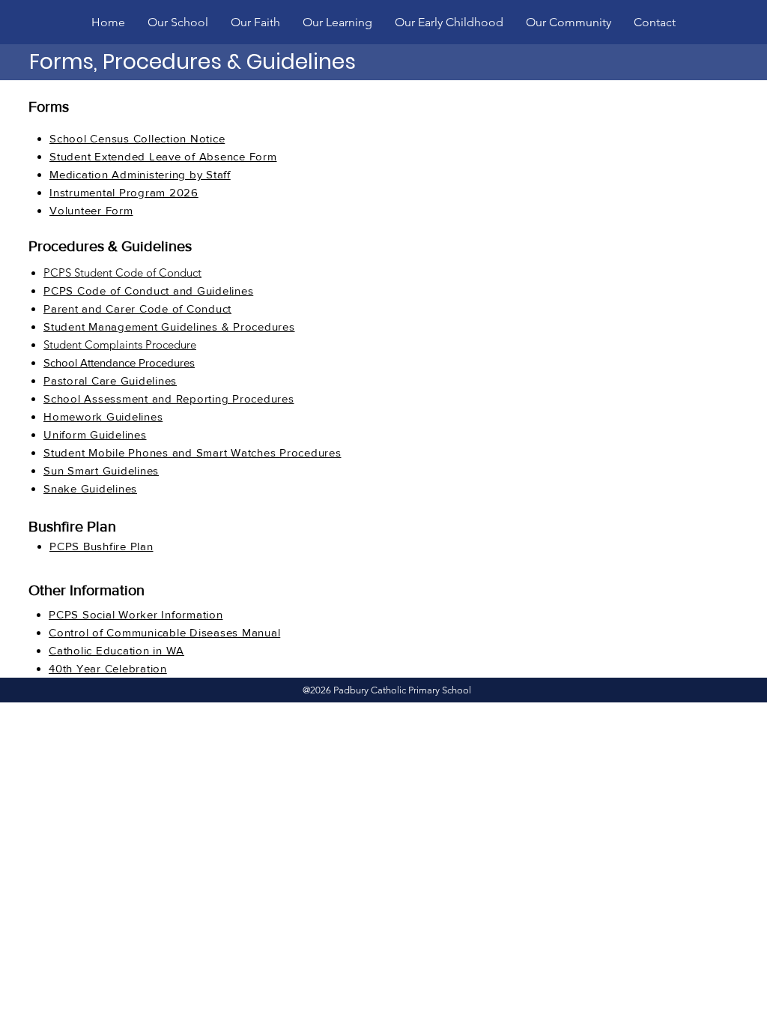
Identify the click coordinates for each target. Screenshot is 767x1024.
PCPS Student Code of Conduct (122, 272)
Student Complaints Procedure (119, 344)
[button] (177, 22)
